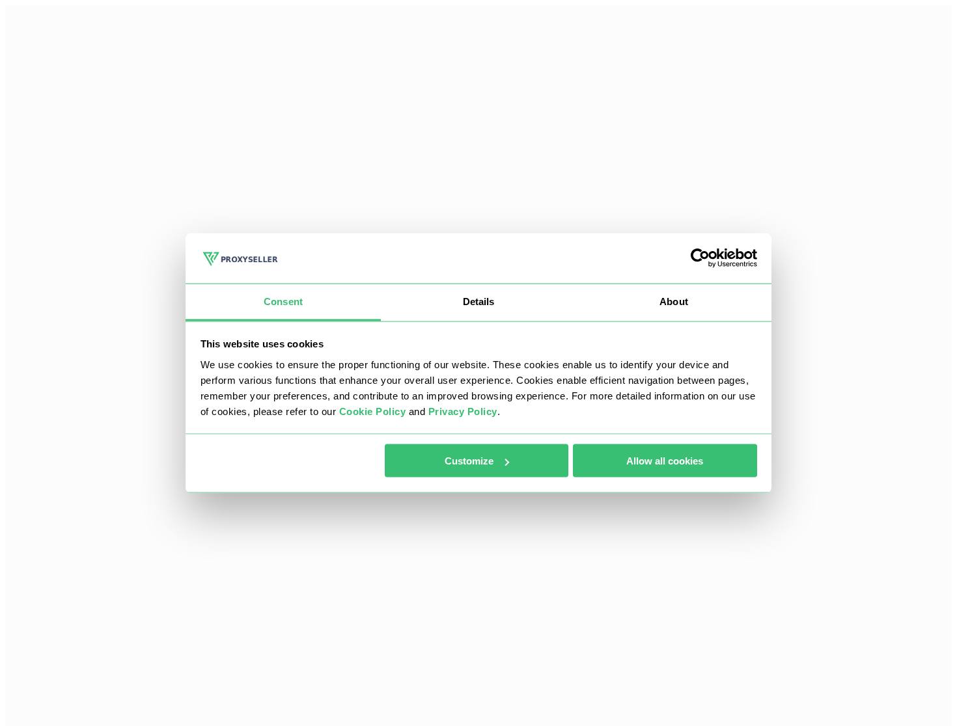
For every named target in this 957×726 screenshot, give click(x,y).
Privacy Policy (462, 410)
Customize (469, 460)
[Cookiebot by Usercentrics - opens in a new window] (700, 258)
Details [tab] (479, 300)
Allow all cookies (664, 460)
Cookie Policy (372, 410)
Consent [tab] (283, 300)
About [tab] (673, 300)
